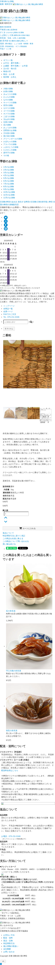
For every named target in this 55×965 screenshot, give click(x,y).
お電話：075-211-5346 (11, 836)
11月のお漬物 (9, 195)
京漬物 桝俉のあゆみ (9, 202)
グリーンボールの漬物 (12, 139)
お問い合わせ (9, 952)
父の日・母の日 (9, 69)
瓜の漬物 (7, 125)
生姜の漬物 (8, 122)
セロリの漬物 (9, 108)
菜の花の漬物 (9, 136)
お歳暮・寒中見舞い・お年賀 (15, 66)
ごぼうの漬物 (9, 116)
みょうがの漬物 (9, 128)
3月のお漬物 (8, 172)
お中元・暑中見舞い (11, 63)
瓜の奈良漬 (10, 611)
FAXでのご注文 (9, 314)
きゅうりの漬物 (9, 94)
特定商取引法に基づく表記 (14, 536)
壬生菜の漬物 (9, 133)
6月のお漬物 (8, 181)
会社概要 (7, 949)
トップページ (9, 306)
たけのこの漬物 (9, 150)
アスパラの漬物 (9, 144)
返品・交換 (8, 941)
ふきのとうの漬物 (10, 147)
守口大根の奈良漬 (13, 671)
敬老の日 (7, 71)
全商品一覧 (8, 309)
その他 (6, 155)
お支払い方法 (9, 935)
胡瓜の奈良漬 (11, 730)
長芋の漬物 (8, 105)
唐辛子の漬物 (9, 153)
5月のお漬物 (8, 178)
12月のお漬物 (9, 198)
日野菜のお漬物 (9, 130)
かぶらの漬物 (9, 97)
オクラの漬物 (9, 114)
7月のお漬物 (8, 184)
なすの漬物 (8, 100)
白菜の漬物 (8, 91)
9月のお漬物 (8, 189)
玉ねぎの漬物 (9, 119)
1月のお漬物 (8, 167)
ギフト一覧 (8, 60)
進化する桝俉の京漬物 (27, 202)
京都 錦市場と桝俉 (45, 202)
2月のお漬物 (8, 170)
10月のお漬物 (9, 192)
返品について (8, 533)
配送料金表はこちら (9, 770)
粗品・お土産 (9, 74)
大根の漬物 (8, 89)
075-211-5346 (11, 317)
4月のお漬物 (8, 175)
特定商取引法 (9, 943)
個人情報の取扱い (10, 946)
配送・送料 (8, 938)
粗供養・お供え (9, 77)
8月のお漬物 (8, 186)
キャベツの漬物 (9, 102)
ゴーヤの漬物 (9, 111)
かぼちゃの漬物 (9, 141)
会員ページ (8, 311)
